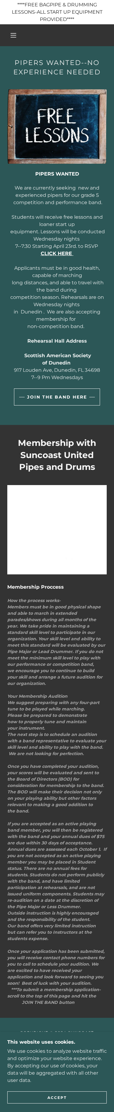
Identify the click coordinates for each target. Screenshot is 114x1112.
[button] (13, 35)
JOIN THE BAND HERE (57, 397)
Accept (57, 1097)
